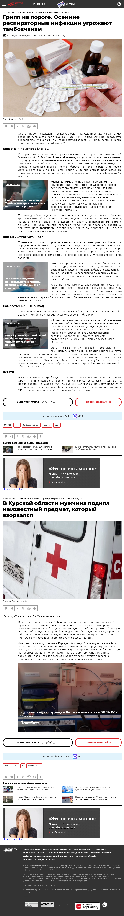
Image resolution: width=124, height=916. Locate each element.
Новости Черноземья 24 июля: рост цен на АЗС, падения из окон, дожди (36, 798)
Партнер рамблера (64, 905)
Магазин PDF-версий (101, 853)
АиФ (21, 119)
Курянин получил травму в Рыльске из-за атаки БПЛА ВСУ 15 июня (69, 714)
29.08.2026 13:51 (10, 498)
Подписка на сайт (82, 849)
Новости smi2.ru (13, 489)
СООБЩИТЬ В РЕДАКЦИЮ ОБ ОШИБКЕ (39, 860)
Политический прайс (86, 856)
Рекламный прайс (31, 849)
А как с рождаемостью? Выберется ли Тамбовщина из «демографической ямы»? (35, 448)
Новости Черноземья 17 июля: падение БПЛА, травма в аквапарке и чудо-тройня (96, 798)
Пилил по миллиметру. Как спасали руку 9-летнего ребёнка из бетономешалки (36, 788)
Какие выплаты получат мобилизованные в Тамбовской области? (95, 448)
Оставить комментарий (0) (98, 402)
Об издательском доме (34, 853)
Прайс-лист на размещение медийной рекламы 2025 (48, 856)
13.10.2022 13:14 (9, 12)
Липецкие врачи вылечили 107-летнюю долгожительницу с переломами (93, 788)
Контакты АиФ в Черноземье (57, 849)
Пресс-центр (100, 849)
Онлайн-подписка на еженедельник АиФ (68, 853)
